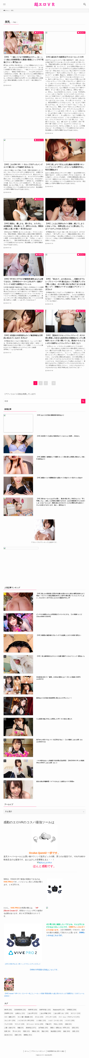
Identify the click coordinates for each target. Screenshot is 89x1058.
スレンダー (9, 1020)
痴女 (66, 1031)
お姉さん (20, 1013)
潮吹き (35, 1031)
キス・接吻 (9, 1017)
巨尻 (7, 1031)
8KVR (8, 1010)
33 (53, 383)
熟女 (45, 1031)
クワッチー (51, 1017)
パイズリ (69, 1020)
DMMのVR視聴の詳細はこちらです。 (44, 970)
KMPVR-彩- (45, 1010)
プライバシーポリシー (38, 1051)
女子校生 (43, 1027)
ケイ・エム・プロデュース (69, 1017)
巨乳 (75, 1027)
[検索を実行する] (83, 401)
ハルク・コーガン (55, 1020)
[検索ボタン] (84, 4)
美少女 (8, 1035)
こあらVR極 (45, 1013)
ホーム (27, 1051)
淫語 (26, 1031)
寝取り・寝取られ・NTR (60, 1027)
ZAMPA (8, 1013)
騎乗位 (28, 1035)
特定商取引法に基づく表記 (55, 1051)
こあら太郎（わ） (60, 1013)
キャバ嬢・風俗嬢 (25, 1017)
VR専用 (71, 1010)
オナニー (75, 1013)
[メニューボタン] (4, 4)
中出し (58, 1024)
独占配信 (56, 1031)
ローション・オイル (35, 1024)
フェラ (8, 1024)
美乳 (75, 1031)
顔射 (18, 1035)
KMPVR (32, 1010)
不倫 (48, 1024)
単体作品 (31, 1027)
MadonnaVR (58, 1010)
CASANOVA (20, 1010)
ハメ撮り (41, 1020)
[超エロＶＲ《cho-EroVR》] (44, 4)
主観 (68, 1024)
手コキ (17, 1031)
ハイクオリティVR (26, 1020)
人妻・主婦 (9, 1027)
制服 (20, 1027)
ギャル (39, 1017)
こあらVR (32, 1013)
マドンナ (19, 1024)
